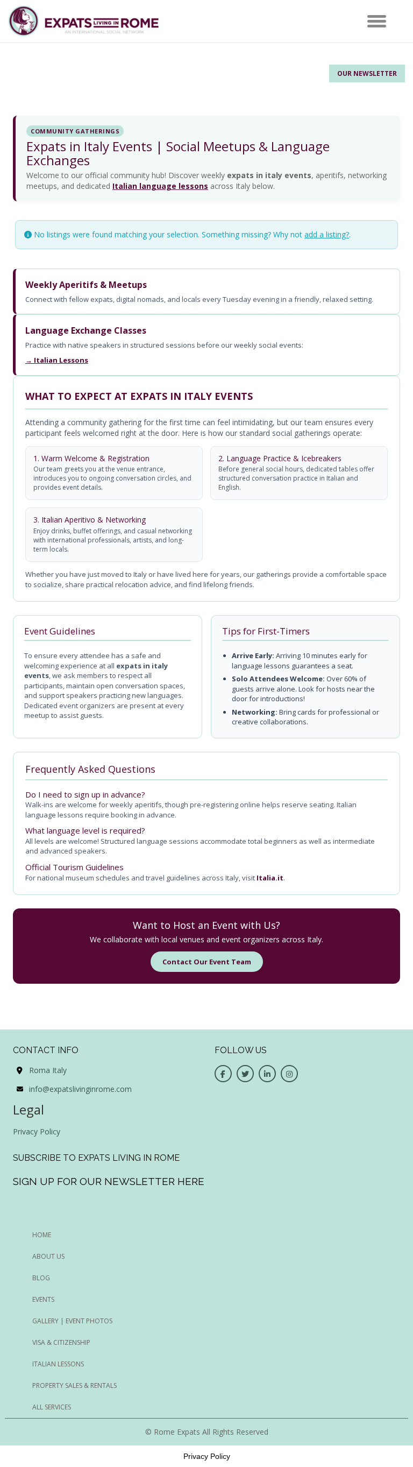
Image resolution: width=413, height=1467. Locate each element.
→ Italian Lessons (56, 360)
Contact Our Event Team (206, 962)
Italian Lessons (58, 1364)
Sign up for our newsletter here (108, 1181)
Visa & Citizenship (61, 1342)
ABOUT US (48, 1256)
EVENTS (43, 1299)
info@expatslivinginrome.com (80, 1089)
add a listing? (326, 234)
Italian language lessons (160, 186)
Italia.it (270, 878)
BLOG (41, 1277)
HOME (41, 1234)
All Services (51, 1407)
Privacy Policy (36, 1131)
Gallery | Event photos (72, 1320)
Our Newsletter (367, 73)
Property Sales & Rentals (74, 1385)
